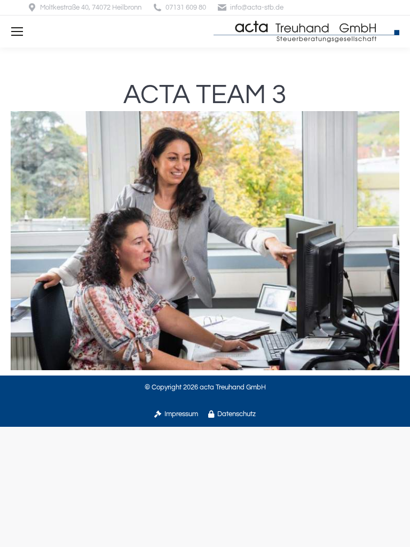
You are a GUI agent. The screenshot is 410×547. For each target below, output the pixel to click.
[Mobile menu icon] (17, 31)
